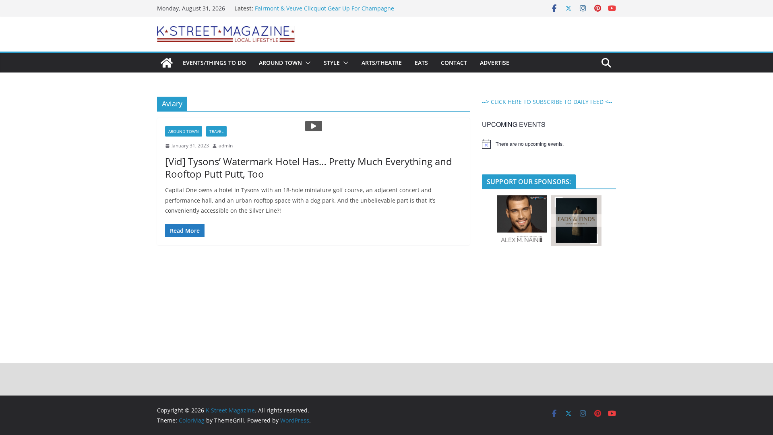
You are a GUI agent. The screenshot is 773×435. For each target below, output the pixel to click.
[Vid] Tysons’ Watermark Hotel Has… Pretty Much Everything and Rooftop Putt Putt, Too (308, 167)
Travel (216, 131)
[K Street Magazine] (166, 62)
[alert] (549, 144)
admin (226, 145)
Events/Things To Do (214, 62)
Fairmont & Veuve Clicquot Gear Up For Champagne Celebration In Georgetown (324, 12)
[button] (306, 62)
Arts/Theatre (382, 62)
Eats (421, 62)
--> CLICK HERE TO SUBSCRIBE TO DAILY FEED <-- (547, 102)
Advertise (494, 62)
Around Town (280, 62)
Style (332, 62)
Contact (454, 62)
